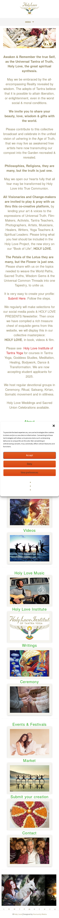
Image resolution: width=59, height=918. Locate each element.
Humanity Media (40, 914)
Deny (29, 463)
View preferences (29, 472)
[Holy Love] (29, 8)
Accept (29, 455)
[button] (54, 426)
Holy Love (18, 914)
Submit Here (16, 298)
